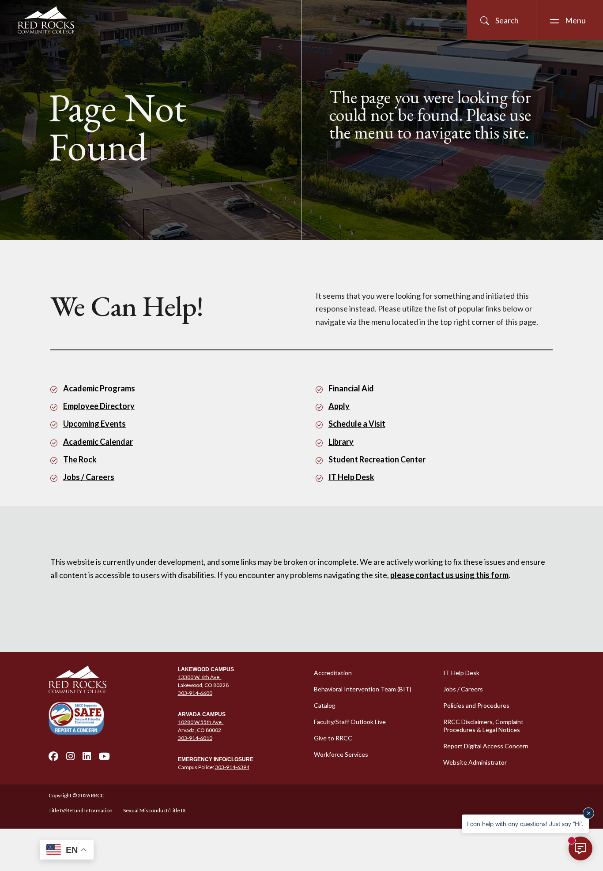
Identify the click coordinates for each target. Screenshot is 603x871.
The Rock (80, 459)
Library (341, 442)
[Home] (108, 679)
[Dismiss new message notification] (588, 813)
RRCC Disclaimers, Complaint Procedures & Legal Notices (483, 725)
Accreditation (333, 672)
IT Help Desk (351, 477)
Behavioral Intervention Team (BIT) (362, 689)
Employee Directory (99, 406)
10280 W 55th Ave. (201, 722)
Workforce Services (341, 754)
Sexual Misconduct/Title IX (154, 810)
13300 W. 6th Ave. (200, 677)
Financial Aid (351, 388)
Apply (339, 406)
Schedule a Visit (356, 423)
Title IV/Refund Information (81, 810)
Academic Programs (99, 388)
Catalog (324, 705)
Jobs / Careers (88, 477)
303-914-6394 (232, 767)
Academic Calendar (98, 442)
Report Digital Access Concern (485, 746)
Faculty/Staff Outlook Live (350, 721)
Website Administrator (475, 762)
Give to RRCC (333, 738)
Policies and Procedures (476, 705)
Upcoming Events (94, 423)
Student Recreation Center (377, 459)
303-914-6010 (195, 738)
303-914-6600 (195, 693)
